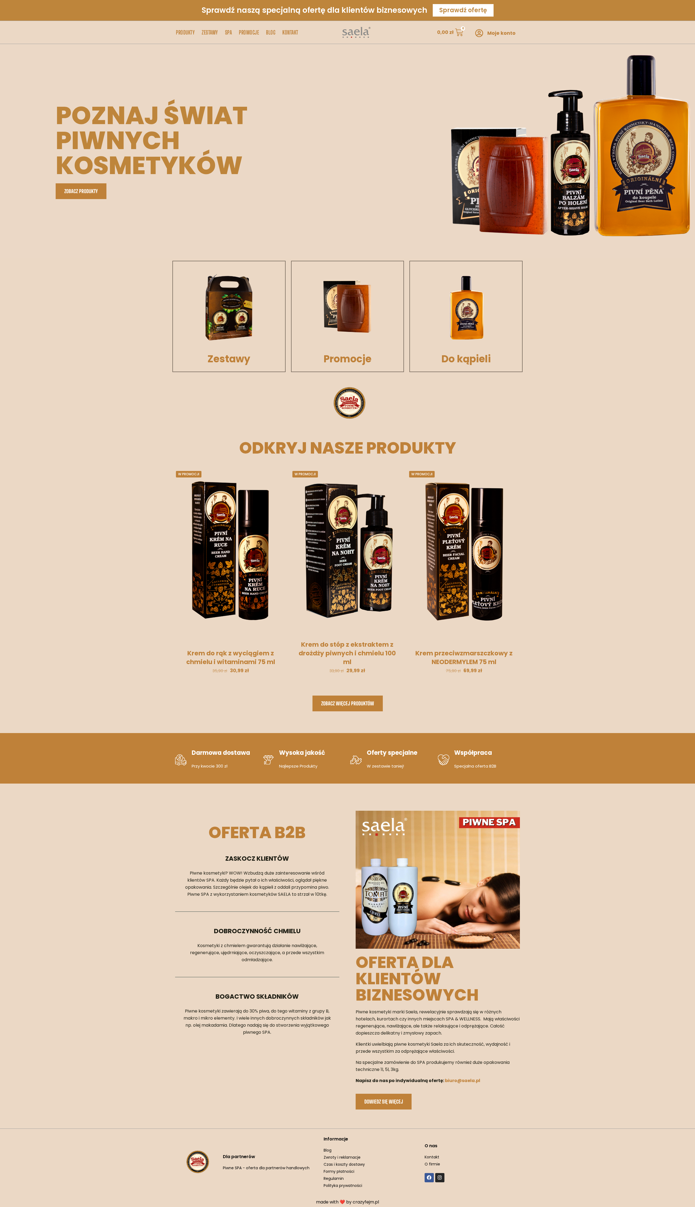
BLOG (270, 32)
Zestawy (228, 359)
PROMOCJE (249, 32)
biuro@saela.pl (462, 1080)
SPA (228, 32)
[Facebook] (429, 1177)
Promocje (347, 359)
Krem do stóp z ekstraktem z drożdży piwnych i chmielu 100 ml (347, 653)
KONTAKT (290, 32)
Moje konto (501, 33)
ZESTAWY (210, 32)
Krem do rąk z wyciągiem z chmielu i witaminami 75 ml (230, 657)
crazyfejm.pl (366, 1202)
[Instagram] (439, 1177)
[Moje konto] (479, 33)
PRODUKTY (185, 32)
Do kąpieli (466, 359)
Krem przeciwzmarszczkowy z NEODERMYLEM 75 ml (464, 657)
